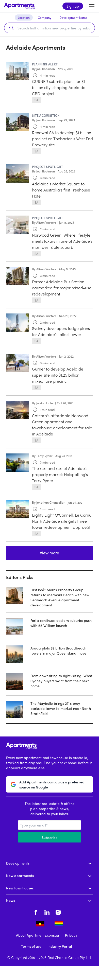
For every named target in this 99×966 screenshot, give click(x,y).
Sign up (73, 6)
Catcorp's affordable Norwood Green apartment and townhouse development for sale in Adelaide (62, 425)
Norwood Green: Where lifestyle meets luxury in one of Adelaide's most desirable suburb (62, 241)
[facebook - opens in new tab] (36, 911)
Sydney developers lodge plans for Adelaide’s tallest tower (61, 331)
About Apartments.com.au (37, 935)
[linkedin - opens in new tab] (47, 911)
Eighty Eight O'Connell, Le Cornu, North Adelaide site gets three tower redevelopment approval (62, 521)
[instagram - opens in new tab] (58, 911)
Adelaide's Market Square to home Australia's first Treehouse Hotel (61, 190)
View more (49, 553)
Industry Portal (59, 946)
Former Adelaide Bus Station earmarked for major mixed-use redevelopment (61, 288)
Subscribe (50, 837)
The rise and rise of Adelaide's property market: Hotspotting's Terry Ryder (60, 474)
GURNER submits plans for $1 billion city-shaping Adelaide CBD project (58, 87)
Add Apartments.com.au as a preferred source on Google (52, 784)
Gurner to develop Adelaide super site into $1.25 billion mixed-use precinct (57, 375)
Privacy (71, 935)
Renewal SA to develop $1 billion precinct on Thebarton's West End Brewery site (62, 139)
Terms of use (31, 946)
